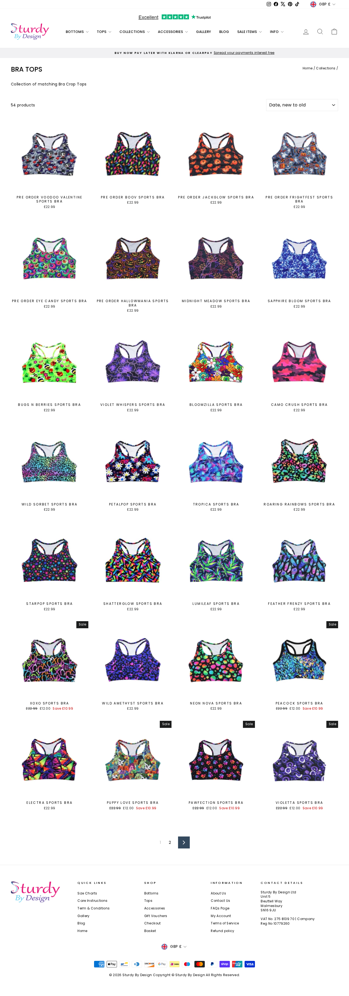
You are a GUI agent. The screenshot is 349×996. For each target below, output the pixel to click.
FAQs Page (220, 908)
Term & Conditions (93, 908)
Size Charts (87, 893)
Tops (102, 31)
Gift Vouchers (155, 916)
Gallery (203, 31)
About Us (218, 893)
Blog (224, 31)
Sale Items (247, 31)
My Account (221, 916)
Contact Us (220, 901)
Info (274, 31)
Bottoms (75, 31)
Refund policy (222, 931)
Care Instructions (92, 901)
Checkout (152, 923)
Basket (150, 931)
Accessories (171, 31)
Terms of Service (225, 923)
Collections (132, 31)
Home (307, 68)
